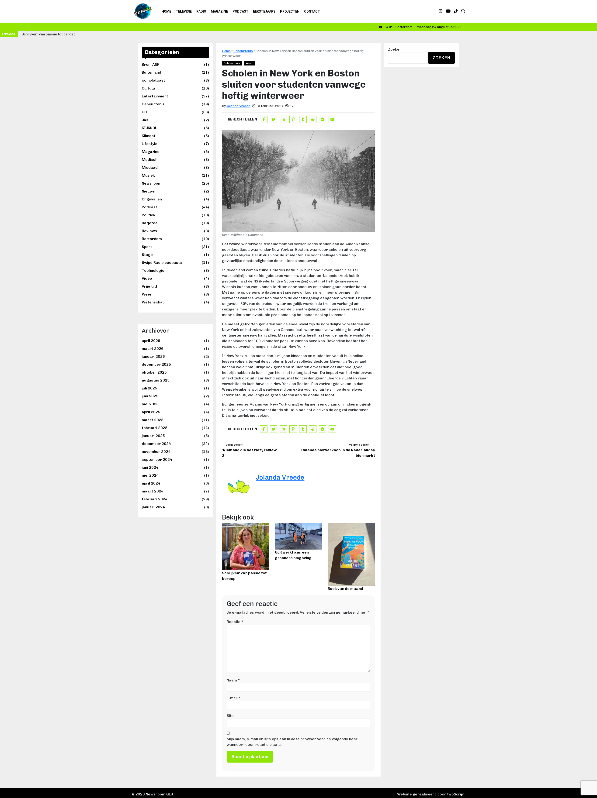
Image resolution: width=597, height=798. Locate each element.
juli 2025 (149, 388)
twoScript (456, 794)
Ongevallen (175, 199)
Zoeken (395, 49)
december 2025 (156, 364)
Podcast (240, 11)
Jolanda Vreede (238, 106)
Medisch (175, 159)
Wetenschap (175, 302)
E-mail (233, 698)
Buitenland (175, 72)
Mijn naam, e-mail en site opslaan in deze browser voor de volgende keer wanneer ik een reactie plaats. (292, 742)
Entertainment (175, 96)
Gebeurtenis (175, 104)
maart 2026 (152, 348)
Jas (175, 120)
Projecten (289, 11)
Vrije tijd (175, 286)
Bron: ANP (175, 64)
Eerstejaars (264, 11)
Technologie (175, 270)
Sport (175, 246)
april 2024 (151, 483)
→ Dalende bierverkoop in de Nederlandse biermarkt (338, 450)
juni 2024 (150, 467)
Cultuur (175, 88)
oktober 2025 (154, 372)
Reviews (175, 231)
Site (230, 715)
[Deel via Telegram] (322, 119)
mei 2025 (150, 404)
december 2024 (156, 443)
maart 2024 (152, 491)
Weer (175, 294)
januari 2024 (153, 507)
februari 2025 (154, 428)
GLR (175, 112)
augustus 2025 (156, 380)
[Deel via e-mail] (332, 119)
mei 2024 (150, 475)
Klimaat (175, 136)
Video (175, 278)
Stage (175, 254)
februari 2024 (154, 499)
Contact (312, 11)
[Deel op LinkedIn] (283, 119)
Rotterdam (175, 239)
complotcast (175, 80)
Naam (233, 680)
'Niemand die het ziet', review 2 (249, 450)
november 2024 (156, 451)
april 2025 (151, 412)
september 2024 (157, 459)
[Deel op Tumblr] (303, 119)
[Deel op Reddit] (312, 119)
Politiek (175, 215)
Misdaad (175, 167)
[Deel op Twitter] (273, 119)
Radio (201, 11)
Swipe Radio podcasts (175, 262)
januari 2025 (153, 435)
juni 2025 (150, 396)
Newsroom (175, 183)
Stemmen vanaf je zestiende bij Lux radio (55, 34)
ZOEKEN (441, 57)
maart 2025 (152, 420)
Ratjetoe (175, 223)
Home (166, 11)
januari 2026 (153, 356)
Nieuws (175, 191)
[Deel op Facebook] (263, 119)
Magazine (219, 11)
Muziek (175, 175)
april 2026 (151, 340)
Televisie (184, 11)
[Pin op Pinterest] (293, 119)
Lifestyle (175, 143)
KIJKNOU (175, 128)
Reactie (235, 621)
